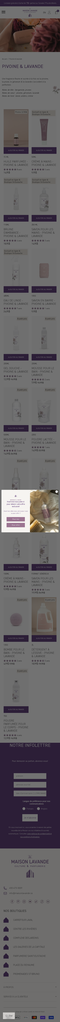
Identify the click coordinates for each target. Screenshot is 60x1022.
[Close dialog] (56, 491)
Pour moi (15, 519)
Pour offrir (16, 525)
